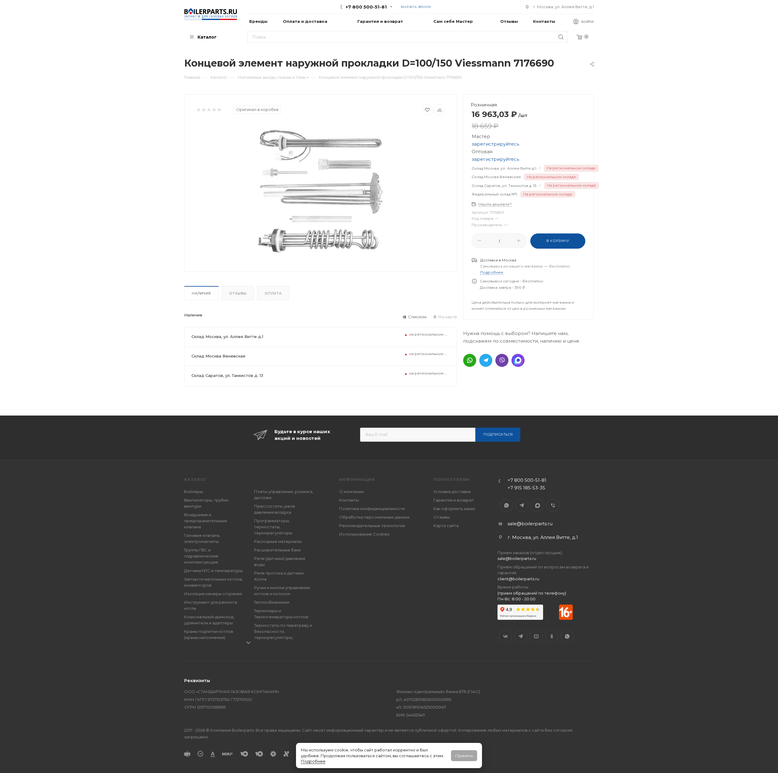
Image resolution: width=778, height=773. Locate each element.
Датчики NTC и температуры (213, 570)
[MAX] (518, 360)
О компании (351, 491)
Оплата (273, 293)
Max (537, 505)
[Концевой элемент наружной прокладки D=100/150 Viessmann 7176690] (320, 191)
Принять (464, 755)
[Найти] (560, 37)
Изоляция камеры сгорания (213, 593)
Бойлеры (193, 491)
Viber (552, 505)
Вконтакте (505, 636)
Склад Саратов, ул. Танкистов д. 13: (504, 185)
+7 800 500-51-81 (366, 7)
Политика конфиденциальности (372, 508)
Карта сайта (446, 525)
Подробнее (313, 761)
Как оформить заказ (454, 508)
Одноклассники (551, 636)
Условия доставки (452, 491)
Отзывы (237, 293)
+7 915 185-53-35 (526, 488)
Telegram (521, 505)
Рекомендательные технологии (372, 525)
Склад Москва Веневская (218, 356)
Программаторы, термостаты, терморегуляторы (273, 526)
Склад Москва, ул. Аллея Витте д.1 (227, 336)
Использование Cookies (364, 534)
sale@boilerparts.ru (530, 523)
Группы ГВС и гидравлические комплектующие (201, 555)
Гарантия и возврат (453, 500)
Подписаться (498, 434)
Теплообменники (271, 602)
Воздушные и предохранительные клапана (205, 520)
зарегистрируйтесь (495, 144)
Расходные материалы (277, 541)
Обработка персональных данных (374, 517)
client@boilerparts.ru (518, 578)
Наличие (201, 293)
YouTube (536, 636)
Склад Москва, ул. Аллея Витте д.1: (504, 168)
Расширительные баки (277, 549)
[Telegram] (485, 360)
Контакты (349, 500)
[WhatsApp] (469, 360)
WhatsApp (506, 505)
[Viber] (501, 360)
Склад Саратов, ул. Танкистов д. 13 (227, 375)
